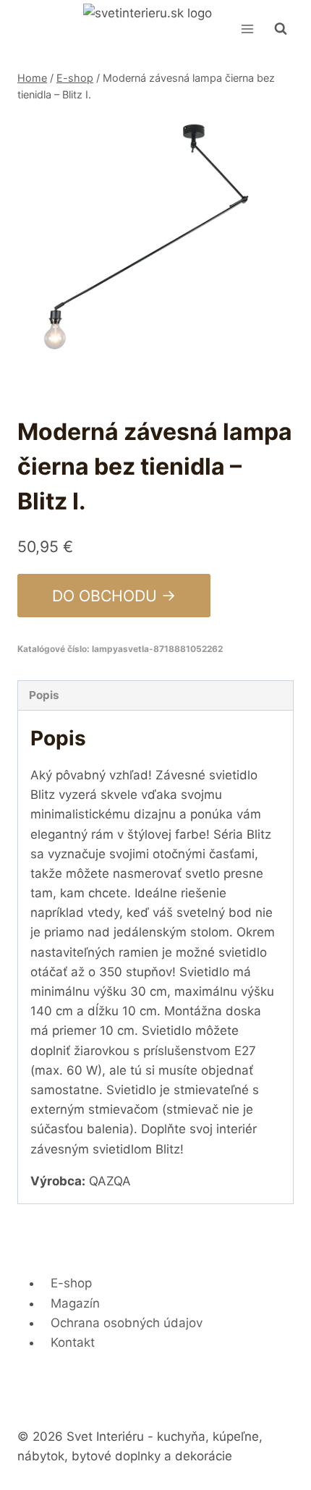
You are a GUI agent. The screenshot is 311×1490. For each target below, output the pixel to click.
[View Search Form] (281, 29)
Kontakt (73, 1342)
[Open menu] (247, 28)
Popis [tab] (44, 695)
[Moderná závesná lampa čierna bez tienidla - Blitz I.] (155, 252)
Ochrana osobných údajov (127, 1323)
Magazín (75, 1303)
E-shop (71, 1283)
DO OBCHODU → (114, 595)
